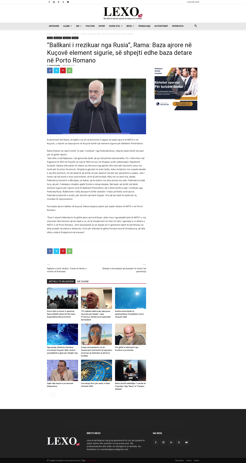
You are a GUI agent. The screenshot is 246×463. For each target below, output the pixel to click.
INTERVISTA (178, 26)
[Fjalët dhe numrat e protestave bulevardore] (62, 370)
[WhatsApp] (69, 70)
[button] (195, 26)
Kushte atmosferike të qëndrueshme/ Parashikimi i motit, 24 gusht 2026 (129, 314)
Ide (77, 26)
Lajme (66, 26)
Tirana (188, 460)
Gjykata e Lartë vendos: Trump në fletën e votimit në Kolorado (66, 270)
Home (49, 34)
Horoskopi (179, 460)
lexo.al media (55, 65)
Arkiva (196, 460)
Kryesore (54, 26)
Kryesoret (66, 38)
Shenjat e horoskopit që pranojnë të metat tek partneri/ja (124, 270)
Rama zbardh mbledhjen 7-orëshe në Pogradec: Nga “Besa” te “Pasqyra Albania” (130, 386)
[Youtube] (68, 2)
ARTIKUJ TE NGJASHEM (61, 281)
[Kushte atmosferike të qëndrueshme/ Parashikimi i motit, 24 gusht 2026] (130, 298)
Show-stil (114, 26)
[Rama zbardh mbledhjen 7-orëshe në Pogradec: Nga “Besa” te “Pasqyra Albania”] (130, 370)
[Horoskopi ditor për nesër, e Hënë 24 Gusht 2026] (96, 370)
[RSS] (58, 2)
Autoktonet (161, 26)
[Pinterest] (63, 70)
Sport (102, 26)
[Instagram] (54, 2)
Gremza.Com (91, 460)
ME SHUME (83, 281)
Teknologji (144, 26)
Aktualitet (66, 34)
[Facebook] (49, 2)
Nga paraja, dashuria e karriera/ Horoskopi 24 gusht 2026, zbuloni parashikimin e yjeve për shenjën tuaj (62, 350)
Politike (90, 26)
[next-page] (53, 395)
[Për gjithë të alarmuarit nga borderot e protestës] (130, 334)
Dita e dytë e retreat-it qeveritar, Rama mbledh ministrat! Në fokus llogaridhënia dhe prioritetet (61, 314)
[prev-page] (49, 395)
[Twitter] (63, 2)
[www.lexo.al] (123, 13)
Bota (129, 26)
